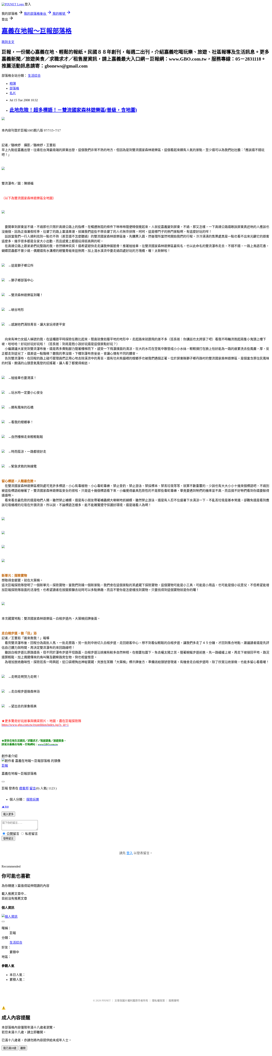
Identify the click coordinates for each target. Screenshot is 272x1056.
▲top (5, 806)
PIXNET (106, 1000)
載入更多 (8, 814)
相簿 (13, 83)
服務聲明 (174, 1000)
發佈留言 (8, 838)
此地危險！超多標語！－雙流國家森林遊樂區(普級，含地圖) (73, 110)
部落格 (14, 88)
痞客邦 (24, 788)
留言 (32, 788)
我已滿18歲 (9, 1048)
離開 (22, 1048)
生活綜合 (34, 75)
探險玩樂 (32, 799)
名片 (13, 93)
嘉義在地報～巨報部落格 (37, 30)
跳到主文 (8, 42)
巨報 (5, 765)
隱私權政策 (158, 1000)
